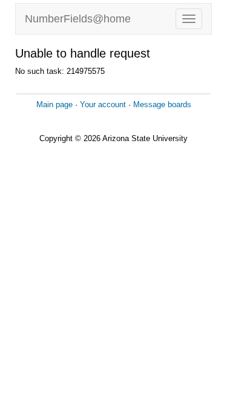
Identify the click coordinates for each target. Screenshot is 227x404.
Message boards (162, 104)
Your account (103, 104)
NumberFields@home (78, 19)
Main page (54, 104)
